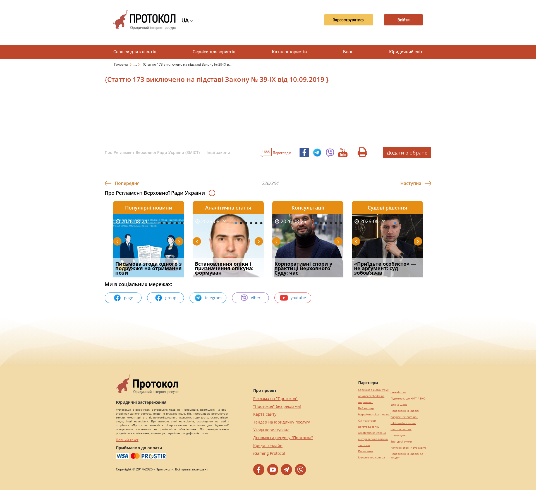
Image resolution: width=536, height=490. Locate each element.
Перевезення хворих (405, 411)
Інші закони (218, 152)
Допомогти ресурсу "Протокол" (283, 437)
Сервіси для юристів (214, 51)
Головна (121, 64)
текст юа (364, 445)
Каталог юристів (289, 51)
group (170, 297)
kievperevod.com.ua (371, 457)
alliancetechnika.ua (371, 396)
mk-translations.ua (403, 423)
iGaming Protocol (269, 453)
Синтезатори (367, 420)
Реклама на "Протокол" (275, 398)
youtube (298, 297)
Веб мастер (366, 408)
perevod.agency (368, 427)
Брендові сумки (401, 441)
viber (255, 297)
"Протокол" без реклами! (277, 406)
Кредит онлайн (268, 445)
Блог (348, 51)
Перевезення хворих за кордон (407, 455)
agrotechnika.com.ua (372, 433)
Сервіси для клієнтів (134, 51)
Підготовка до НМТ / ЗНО (408, 398)
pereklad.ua (398, 392)
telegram (213, 297)
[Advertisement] (239, 117)
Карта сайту (264, 414)
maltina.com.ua (401, 429)
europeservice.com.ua (373, 439)
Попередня (127, 183)
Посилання (365, 451)
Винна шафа (399, 404)
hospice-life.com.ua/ (404, 417)
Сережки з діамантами (373, 390)
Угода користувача (271, 429)
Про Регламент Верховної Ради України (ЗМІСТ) (152, 152)
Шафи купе (398, 435)
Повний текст (127, 439)
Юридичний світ (406, 51)
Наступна (410, 183)
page (128, 297)
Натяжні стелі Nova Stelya (408, 447)
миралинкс (365, 402)
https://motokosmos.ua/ (374, 414)
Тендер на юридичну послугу (281, 422)
